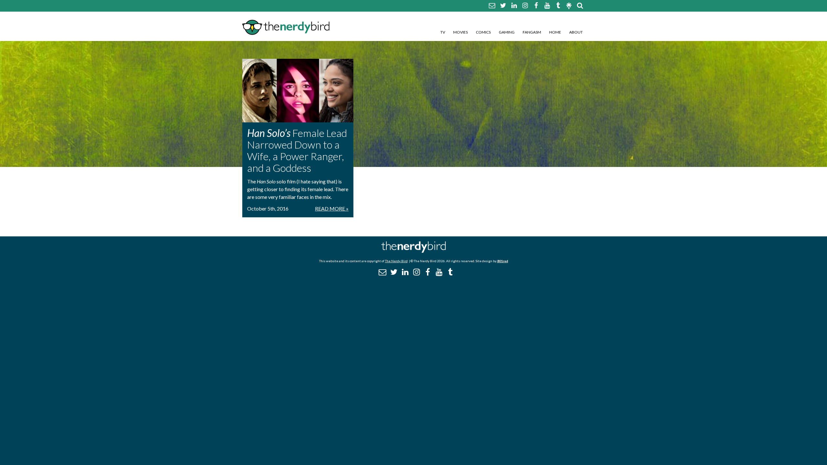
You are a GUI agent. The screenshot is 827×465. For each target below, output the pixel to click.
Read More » (332, 208)
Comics (483, 32)
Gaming (507, 32)
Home (555, 32)
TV (442, 32)
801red (502, 261)
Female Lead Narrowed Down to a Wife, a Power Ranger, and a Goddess (297, 150)
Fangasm (532, 32)
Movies (460, 32)
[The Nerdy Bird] (413, 251)
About (576, 32)
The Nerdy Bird (396, 261)
